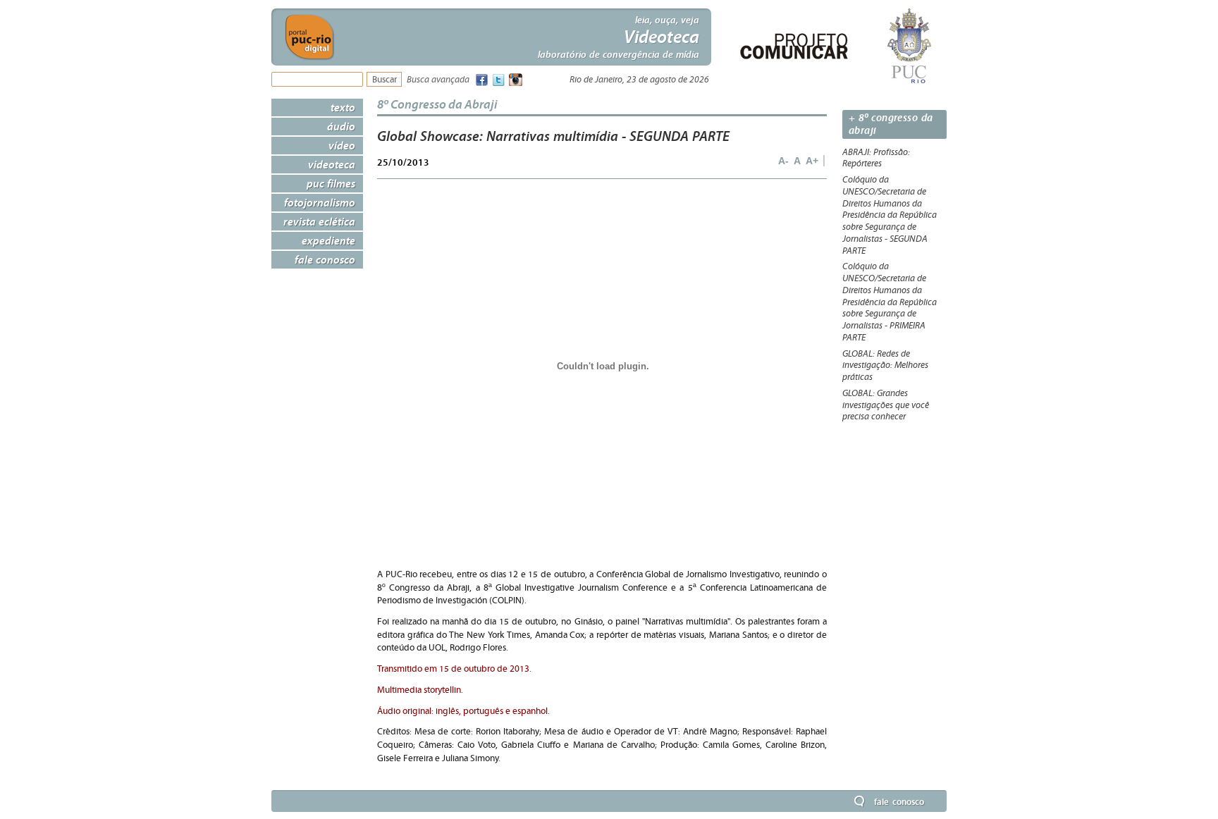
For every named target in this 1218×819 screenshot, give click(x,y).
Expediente (328, 240)
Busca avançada (438, 80)
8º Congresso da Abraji (437, 104)
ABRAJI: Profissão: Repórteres (876, 158)
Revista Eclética (319, 221)
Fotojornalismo (319, 202)
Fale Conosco (325, 259)
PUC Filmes (331, 183)
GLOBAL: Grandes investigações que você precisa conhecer (885, 405)
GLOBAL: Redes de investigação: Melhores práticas (885, 366)
